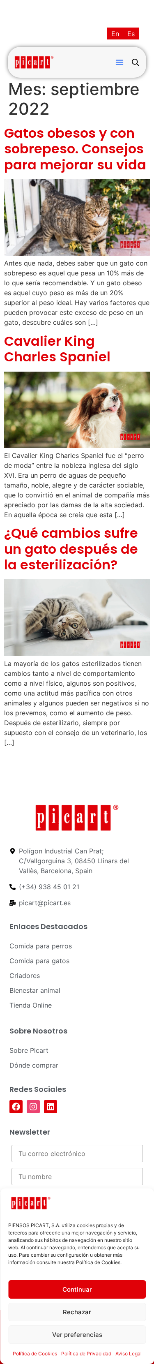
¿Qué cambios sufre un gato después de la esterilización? (71, 549)
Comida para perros (40, 946)
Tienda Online (30, 1005)
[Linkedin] (50, 1106)
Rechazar (77, 1312)
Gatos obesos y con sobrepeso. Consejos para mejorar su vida (75, 149)
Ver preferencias (77, 1335)
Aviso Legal (128, 1353)
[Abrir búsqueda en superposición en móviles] (135, 62)
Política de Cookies (35, 1353)
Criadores (24, 975)
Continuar (77, 1289)
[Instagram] (33, 1106)
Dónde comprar (33, 1065)
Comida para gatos (39, 961)
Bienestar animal (34, 990)
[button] (119, 62)
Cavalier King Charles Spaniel (57, 349)
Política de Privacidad (86, 1353)
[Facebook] (16, 1106)
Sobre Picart (28, 1050)
